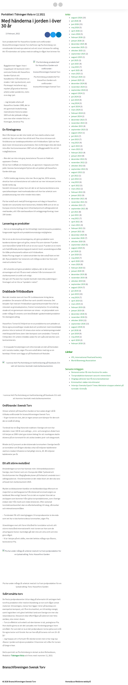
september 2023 (78, 129)
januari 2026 (76, 40)
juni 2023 (75, 139)
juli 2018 (74, 330)
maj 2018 (75, 337)
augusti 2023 (76, 132)
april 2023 (75, 146)
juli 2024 (74, 96)
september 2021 (78, 208)
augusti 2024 (76, 93)
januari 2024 (76, 116)
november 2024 (77, 87)
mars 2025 (75, 73)
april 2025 (75, 70)
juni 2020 (75, 254)
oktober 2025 (77, 50)
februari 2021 (76, 228)
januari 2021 (76, 231)
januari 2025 (76, 80)
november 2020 (77, 238)
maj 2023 (75, 142)
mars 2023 (75, 149)
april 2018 (75, 340)
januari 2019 (76, 310)
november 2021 (77, 202)
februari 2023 (76, 152)
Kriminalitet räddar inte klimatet (85, 382)
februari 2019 (76, 307)
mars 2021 (75, 225)
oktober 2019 (77, 281)
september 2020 (78, 244)
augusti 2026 (76, 17)
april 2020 (75, 261)
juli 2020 (74, 251)
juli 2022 (74, 175)
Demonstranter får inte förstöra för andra (89, 372)
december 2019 (77, 274)
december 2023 (77, 119)
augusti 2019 (76, 287)
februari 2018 (76, 343)
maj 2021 (75, 218)
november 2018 (77, 317)
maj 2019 (75, 297)
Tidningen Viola (17, 655)
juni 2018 (75, 333)
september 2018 (78, 323)
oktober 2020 (77, 241)
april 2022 (75, 185)
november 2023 (77, 123)
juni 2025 (75, 63)
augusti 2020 (76, 248)
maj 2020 (75, 258)
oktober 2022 (77, 165)
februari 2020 (76, 267)
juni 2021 (75, 215)
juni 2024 (75, 100)
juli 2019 (74, 291)
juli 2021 (74, 212)
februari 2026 (76, 37)
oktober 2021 (77, 205)
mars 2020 (75, 264)
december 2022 (77, 159)
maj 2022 (75, 182)
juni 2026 (75, 24)
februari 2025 (76, 77)
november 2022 (77, 162)
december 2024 (77, 83)
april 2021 (75, 221)
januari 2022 (76, 195)
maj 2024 (75, 103)
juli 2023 (74, 136)
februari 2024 (76, 113)
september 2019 (78, 284)
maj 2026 (75, 27)
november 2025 (77, 47)
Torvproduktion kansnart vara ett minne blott (91, 375)
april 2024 (75, 106)
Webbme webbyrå (83, 681)
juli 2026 (74, 21)
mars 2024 (75, 109)
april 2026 (75, 31)
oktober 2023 (77, 126)
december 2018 (77, 314)
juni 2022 (75, 179)
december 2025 (77, 44)
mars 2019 (75, 304)
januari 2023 (76, 156)
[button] (124, 5)
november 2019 (77, 277)
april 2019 (75, 300)
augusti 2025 (76, 57)
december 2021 (77, 198)
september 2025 (78, 53)
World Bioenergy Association (83, 360)
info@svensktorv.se (10, 673)
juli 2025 (74, 60)
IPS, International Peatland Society (86, 357)
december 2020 (77, 235)
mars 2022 (75, 188)
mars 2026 (75, 34)
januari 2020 (76, 271)
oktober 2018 (77, 320)
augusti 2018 (76, 327)
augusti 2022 (76, 172)
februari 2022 (76, 192)
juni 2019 (75, 294)
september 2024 (78, 90)
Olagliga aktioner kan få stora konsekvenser (90, 379)
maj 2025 (75, 67)
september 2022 (78, 169)
